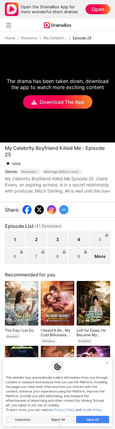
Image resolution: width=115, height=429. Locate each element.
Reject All (58, 419)
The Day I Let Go (19, 330)
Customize (23, 419)
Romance (29, 38)
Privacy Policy (64, 409)
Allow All (92, 419)
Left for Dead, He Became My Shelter (91, 332)
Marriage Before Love (61, 172)
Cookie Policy (92, 409)
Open (98, 9)
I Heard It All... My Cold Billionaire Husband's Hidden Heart (56, 332)
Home (10, 38)
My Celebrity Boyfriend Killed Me (55, 38)
